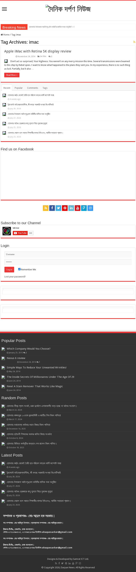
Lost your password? (15, 276)
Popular (19, 88)
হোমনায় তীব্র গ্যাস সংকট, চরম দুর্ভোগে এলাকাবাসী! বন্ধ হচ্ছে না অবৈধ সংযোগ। (42, 406)
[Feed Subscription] (134, 41)
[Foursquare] (84, 208)
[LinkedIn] (71, 208)
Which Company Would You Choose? (28, 348)
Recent (7, 88)
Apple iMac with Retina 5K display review (37, 51)
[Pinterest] (65, 208)
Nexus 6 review (16, 358)
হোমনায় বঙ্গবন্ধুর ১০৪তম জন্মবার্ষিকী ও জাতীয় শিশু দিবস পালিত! (34, 415)
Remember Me (28, 269)
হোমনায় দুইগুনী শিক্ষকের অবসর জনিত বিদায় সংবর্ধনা (29, 434)
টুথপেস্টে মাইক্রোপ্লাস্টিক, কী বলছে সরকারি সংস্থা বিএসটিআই (31, 104)
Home (6, 34)
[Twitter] (58, 208)
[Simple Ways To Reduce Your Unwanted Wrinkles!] (3, 367)
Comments (32, 88)
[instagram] (90, 208)
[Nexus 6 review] (3, 358)
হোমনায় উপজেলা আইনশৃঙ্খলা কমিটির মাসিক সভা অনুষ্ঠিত (50, 27)
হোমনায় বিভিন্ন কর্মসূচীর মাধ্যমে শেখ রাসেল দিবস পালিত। (32, 443)
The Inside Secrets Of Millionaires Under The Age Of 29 (40, 376)
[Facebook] (52, 208)
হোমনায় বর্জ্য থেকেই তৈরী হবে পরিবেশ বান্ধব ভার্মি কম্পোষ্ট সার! (31, 95)
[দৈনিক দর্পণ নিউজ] (68, 8)
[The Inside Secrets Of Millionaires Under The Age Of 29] (3, 377)
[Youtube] (77, 208)
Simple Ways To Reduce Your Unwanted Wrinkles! (37, 367)
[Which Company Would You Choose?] (3, 349)
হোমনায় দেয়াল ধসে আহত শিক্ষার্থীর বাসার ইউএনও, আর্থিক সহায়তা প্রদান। (35, 132)
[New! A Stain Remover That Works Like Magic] (3, 386)
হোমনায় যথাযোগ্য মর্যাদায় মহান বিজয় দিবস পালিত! (28, 424)
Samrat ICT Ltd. (81, 559)
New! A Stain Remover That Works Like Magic (35, 386)
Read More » (11, 75)
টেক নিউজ (43, 56)
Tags (44, 88)
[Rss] (46, 208)
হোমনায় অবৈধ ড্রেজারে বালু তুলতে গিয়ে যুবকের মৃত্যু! (27, 123)
